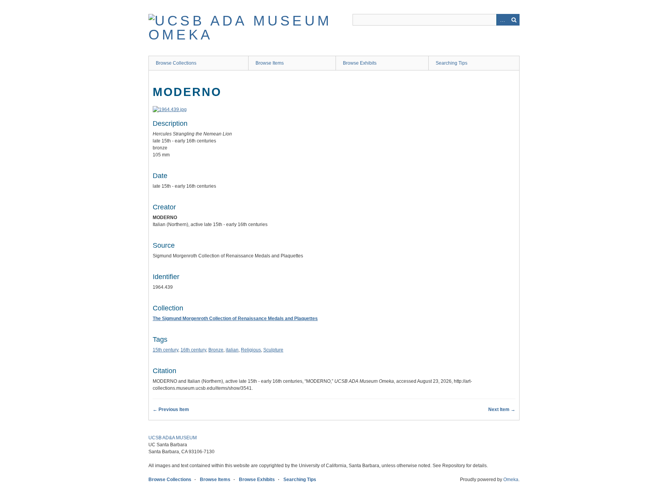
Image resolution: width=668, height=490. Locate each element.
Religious (251, 350)
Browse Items (270, 63)
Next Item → (501, 409)
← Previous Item (171, 409)
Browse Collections (176, 63)
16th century (193, 350)
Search (514, 20)
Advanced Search (502, 20)
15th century (165, 350)
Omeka (510, 479)
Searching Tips (451, 63)
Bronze (215, 350)
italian (232, 350)
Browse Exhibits (360, 63)
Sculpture (273, 350)
